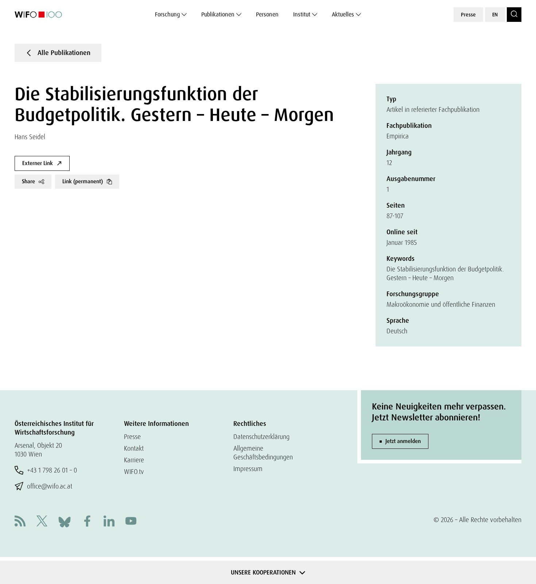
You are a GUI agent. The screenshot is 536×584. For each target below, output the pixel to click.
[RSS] (20, 522)
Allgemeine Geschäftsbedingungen (263, 452)
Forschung (167, 14)
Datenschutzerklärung (261, 436)
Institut (301, 14)
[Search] (514, 14)
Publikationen (217, 14)
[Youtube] (130, 522)
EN (495, 14)
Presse (468, 14)
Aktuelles (343, 14)
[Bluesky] (64, 521)
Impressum (248, 469)
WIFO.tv (134, 471)
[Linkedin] (109, 522)
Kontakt (134, 448)
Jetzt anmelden (403, 441)
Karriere (134, 460)
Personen (267, 14)
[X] (41, 522)
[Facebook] (87, 522)
